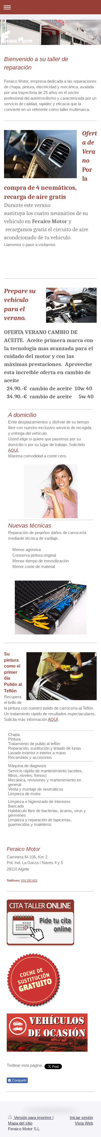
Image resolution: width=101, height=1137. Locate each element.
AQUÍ (13, 450)
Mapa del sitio (20, 1123)
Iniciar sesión (81, 1117)
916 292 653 (29, 880)
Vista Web (84, 1123)
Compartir (19, 1080)
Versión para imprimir (33, 1117)
